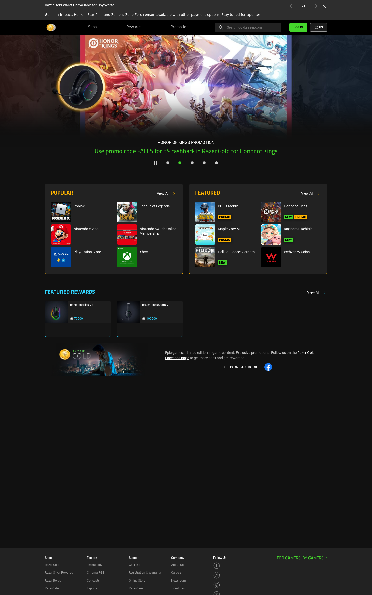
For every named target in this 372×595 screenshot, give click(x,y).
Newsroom (178, 580)
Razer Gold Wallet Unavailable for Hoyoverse (79, 5)
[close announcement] (324, 6)
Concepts (93, 580)
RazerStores (53, 580)
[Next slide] (353, 90)
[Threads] (216, 585)
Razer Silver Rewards (59, 572)
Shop (92, 27)
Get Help (134, 565)
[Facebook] (216, 565)
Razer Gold (52, 565)
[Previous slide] (18, 90)
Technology (94, 565)
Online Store (137, 580)
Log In (298, 27)
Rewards (133, 27)
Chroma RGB (95, 572)
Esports (92, 588)
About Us (177, 565)
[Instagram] (216, 575)
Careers (176, 572)
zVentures (178, 588)
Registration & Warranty (145, 572)
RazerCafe (52, 588)
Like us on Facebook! (239, 367)
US (320, 27)
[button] (167, 162)
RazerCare (136, 588)
